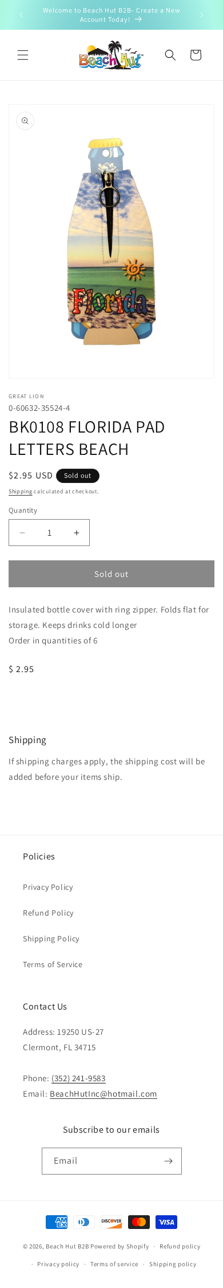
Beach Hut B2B (67, 1246)
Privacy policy (58, 1264)
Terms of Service (53, 964)
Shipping (21, 491)
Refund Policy (48, 913)
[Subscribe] (168, 1161)
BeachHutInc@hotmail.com (103, 1093)
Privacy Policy (48, 887)
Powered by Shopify (119, 1246)
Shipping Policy (51, 938)
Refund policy (180, 1246)
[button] (22, 55)
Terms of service (114, 1264)
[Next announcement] (201, 15)
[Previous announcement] (21, 15)
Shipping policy (173, 1264)
